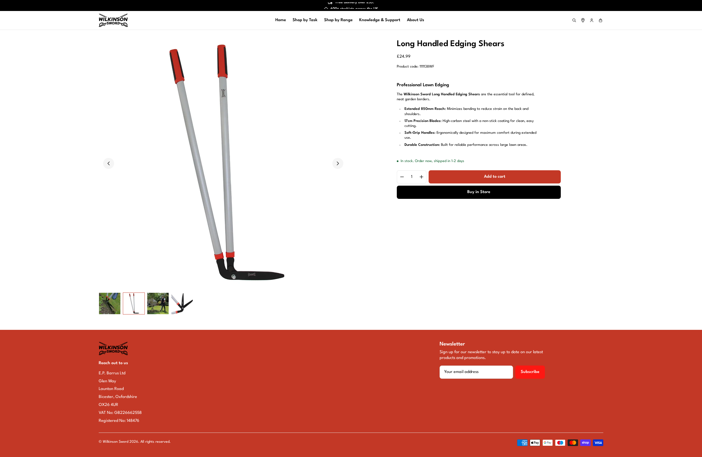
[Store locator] (583, 20)
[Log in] (592, 20)
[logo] (113, 20)
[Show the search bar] (574, 20)
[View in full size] (223, 163)
